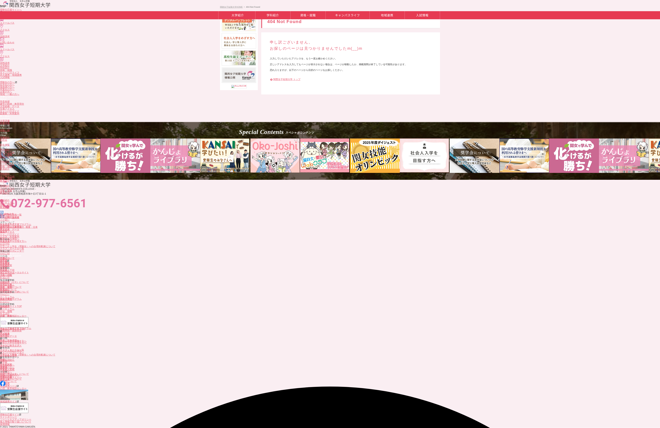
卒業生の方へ (7, 89)
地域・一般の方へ (9, 94)
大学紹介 (5, 65)
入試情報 (5, 77)
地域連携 (387, 15)
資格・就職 (6, 70)
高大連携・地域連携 (11, 75)
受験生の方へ (7, 82)
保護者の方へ (7, 87)
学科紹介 (5, 67)
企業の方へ (6, 91)
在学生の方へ (7, 84)
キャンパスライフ (9, 72)
